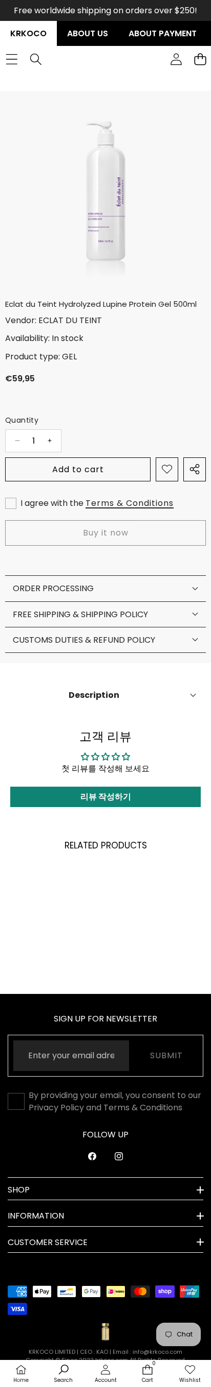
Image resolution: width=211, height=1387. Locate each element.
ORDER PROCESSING (53, 588)
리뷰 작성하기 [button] (105, 796)
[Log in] (175, 58)
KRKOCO (28, 33)
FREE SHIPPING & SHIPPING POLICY (80, 614)
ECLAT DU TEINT (70, 320)
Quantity (21, 420)
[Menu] (11, 58)
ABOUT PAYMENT (163, 33)
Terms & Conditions (130, 503)
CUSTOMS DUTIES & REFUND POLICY (84, 640)
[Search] (35, 58)
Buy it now (106, 533)
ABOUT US (87, 33)
